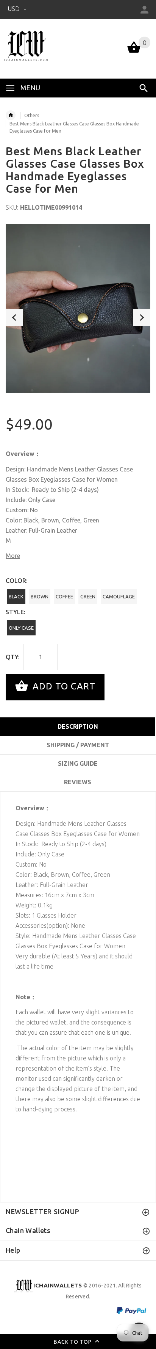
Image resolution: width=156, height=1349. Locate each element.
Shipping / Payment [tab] (78, 745)
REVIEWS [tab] (77, 782)
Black (16, 596)
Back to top (73, 1342)
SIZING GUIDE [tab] (78, 763)
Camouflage (119, 596)
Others (31, 115)
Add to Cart (62, 686)
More (13, 555)
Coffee (64, 596)
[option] (78, 308)
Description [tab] (78, 726)
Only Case (21, 627)
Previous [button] (14, 317)
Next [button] (141, 317)
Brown (39, 596)
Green (87, 596)
